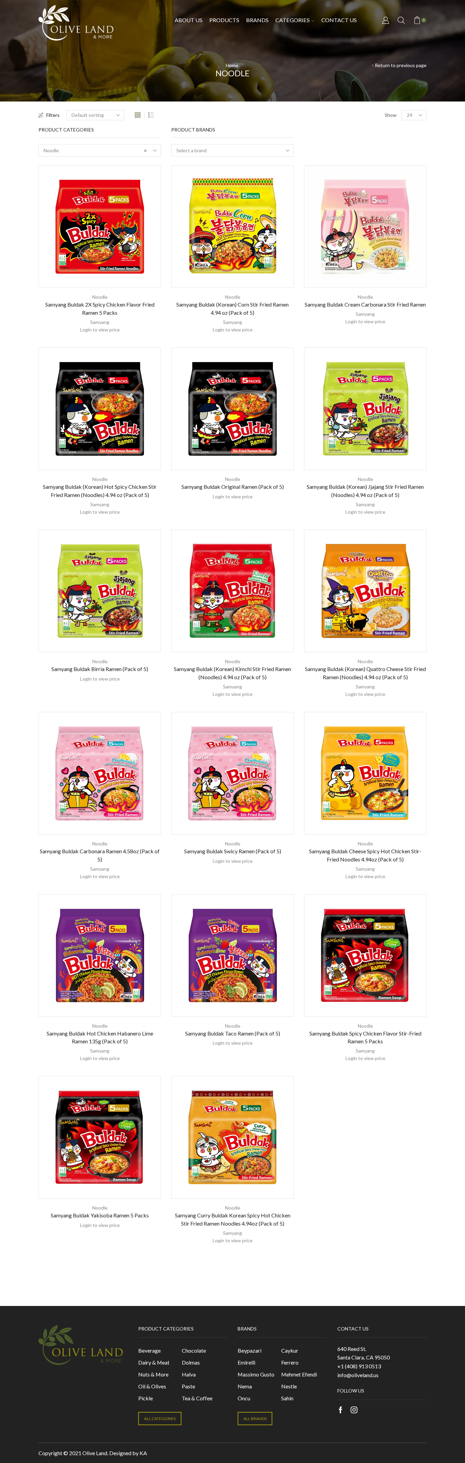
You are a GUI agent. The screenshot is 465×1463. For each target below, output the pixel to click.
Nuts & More (153, 1374)
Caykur (289, 1350)
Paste (188, 1386)
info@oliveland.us (358, 1375)
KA (143, 1453)
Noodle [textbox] (95, 150)
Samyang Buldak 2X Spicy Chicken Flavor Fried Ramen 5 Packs (100, 308)
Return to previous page (401, 65)
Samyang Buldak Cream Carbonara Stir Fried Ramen (365, 304)
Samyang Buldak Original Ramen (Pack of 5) (232, 486)
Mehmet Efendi (299, 1374)
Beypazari (249, 1350)
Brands (257, 20)
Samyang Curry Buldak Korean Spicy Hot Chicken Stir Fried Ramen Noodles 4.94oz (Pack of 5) (232, 1219)
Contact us (339, 20)
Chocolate (194, 1350)
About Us (189, 20)
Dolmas (191, 1362)
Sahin (287, 1398)
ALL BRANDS (255, 1418)
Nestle (289, 1386)
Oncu (244, 1398)
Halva (189, 1374)
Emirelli (246, 1362)
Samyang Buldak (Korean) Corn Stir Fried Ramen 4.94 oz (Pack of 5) (232, 308)
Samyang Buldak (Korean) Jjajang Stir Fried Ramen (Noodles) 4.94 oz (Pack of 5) (365, 490)
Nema (245, 1386)
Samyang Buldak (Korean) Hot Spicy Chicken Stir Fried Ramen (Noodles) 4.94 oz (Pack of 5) (100, 490)
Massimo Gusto (256, 1374)
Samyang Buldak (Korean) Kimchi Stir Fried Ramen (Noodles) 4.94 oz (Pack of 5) (232, 673)
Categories (292, 20)
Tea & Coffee (197, 1398)
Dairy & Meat (154, 1362)
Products (224, 20)
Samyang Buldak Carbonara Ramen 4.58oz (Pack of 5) (100, 855)
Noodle (100, 297)
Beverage (149, 1350)
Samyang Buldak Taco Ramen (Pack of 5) (232, 1033)
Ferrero (290, 1362)
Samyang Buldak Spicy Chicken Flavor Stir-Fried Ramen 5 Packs (365, 1037)
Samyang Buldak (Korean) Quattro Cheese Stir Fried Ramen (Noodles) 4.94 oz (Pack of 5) (365, 673)
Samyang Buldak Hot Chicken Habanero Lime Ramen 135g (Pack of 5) (100, 1037)
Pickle (145, 1398)
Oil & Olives (152, 1386)
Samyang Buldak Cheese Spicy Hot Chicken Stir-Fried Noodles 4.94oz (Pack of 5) (365, 855)
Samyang (99, 322)
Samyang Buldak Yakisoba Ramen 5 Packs (100, 1215)
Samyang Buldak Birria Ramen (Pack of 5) (99, 669)
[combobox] (99, 150)
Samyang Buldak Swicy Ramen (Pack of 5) (232, 851)
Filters (53, 115)
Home (232, 65)
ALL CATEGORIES (160, 1418)
